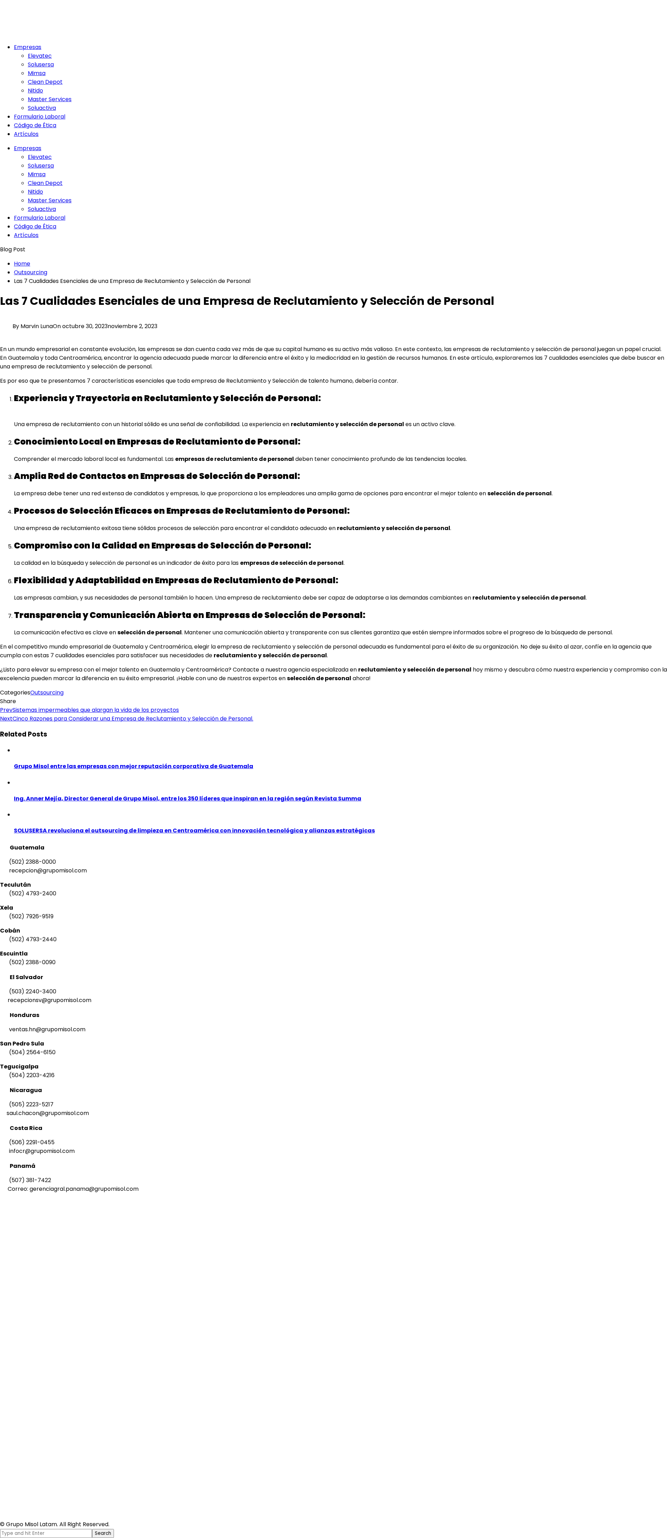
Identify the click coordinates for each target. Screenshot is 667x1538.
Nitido (35, 91)
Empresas (27, 47)
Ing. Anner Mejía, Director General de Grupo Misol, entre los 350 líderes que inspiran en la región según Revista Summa (187, 799)
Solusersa (41, 64)
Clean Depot (45, 82)
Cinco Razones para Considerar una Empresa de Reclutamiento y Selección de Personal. (126, 719)
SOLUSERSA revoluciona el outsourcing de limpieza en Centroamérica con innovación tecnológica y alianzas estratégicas (194, 831)
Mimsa (37, 73)
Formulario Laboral (39, 117)
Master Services (50, 99)
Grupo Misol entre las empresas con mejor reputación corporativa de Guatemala (133, 766)
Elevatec (40, 56)
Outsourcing (47, 693)
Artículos (26, 134)
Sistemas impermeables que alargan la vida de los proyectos (89, 710)
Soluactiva (42, 108)
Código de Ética (35, 125)
